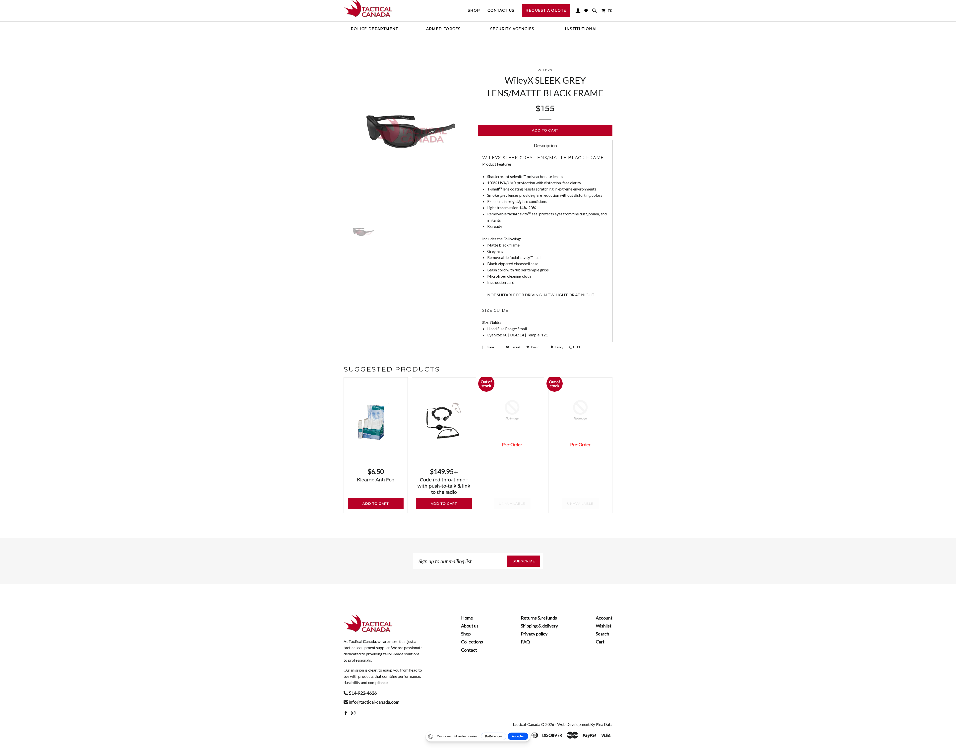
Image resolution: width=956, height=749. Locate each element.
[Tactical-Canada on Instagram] (354, 713)
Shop (474, 10)
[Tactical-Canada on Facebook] (346, 713)
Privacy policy (534, 633)
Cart (600, 641)
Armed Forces (443, 29)
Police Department (374, 29)
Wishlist (603, 625)
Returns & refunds (539, 618)
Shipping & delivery (539, 625)
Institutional (581, 29)
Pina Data (604, 724)
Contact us (500, 10)
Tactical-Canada (526, 724)
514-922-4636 (362, 693)
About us (469, 625)
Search (602, 633)
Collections (472, 641)
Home (467, 618)
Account (604, 618)
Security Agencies (512, 29)
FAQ (525, 641)
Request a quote (546, 10)
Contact (469, 650)
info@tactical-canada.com (373, 702)
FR (610, 10)
